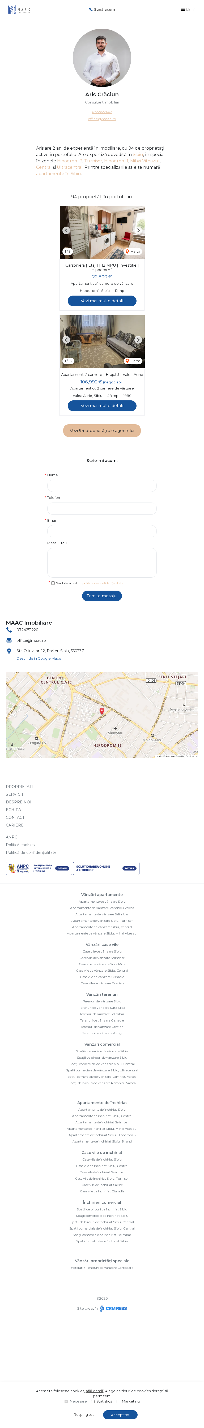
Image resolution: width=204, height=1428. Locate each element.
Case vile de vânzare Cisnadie (102, 977)
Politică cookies (20, 844)
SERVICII (14, 794)
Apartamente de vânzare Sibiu (102, 901)
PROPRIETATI (19, 786)
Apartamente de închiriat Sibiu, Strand (102, 1141)
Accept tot (120, 1415)
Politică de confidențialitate (31, 852)
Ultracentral (70, 167)
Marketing (131, 1401)
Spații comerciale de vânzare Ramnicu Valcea (102, 1077)
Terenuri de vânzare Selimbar (102, 1014)
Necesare (78, 1401)
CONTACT (15, 817)
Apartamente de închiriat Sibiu (102, 1109)
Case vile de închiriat (102, 1152)
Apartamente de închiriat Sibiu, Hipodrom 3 (102, 1135)
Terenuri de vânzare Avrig (102, 1033)
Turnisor (93, 160)
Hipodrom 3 (69, 160)
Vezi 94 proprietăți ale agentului (102, 430)
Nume (52, 475)
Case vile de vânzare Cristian (102, 983)
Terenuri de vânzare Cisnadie (102, 1020)
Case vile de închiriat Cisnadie (102, 1191)
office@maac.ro (102, 119)
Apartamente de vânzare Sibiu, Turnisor (102, 921)
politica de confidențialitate (102, 583)
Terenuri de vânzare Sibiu (102, 1001)
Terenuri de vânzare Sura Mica (102, 1008)
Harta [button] (135, 251)
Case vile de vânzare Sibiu (102, 951)
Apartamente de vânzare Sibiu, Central (102, 927)
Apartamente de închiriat (102, 1102)
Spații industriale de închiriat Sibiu (102, 1241)
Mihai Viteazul (145, 160)
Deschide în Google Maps (38, 658)
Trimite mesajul (102, 595)
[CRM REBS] (113, 1308)
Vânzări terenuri (102, 994)
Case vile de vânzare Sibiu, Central (102, 970)
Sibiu (138, 154)
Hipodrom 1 (116, 160)
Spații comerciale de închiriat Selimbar (102, 1235)
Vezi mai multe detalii (102, 300)
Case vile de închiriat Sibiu (102, 1159)
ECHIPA (13, 809)
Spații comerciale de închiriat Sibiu (102, 1216)
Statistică (104, 1401)
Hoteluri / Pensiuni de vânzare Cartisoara (102, 1268)
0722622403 (102, 112)
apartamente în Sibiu (58, 173)
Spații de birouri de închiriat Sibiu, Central (102, 1222)
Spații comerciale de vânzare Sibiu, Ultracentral (102, 1070)
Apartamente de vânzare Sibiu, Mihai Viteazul (102, 933)
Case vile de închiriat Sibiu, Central (102, 1166)
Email (52, 520)
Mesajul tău (57, 543)
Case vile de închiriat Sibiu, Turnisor (102, 1178)
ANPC (11, 837)
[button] (66, 230)
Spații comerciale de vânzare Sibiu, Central (102, 1064)
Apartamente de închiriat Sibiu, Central (102, 1116)
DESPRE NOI (18, 802)
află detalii (95, 1391)
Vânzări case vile (102, 944)
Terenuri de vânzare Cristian (102, 1027)
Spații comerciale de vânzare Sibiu (102, 1051)
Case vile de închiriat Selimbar (102, 1172)
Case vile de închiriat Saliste (102, 1185)
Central (44, 167)
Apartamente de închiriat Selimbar (102, 1122)
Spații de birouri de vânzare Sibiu (102, 1057)
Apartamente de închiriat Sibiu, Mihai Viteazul (102, 1129)
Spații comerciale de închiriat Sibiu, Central (102, 1228)
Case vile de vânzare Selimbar (102, 958)
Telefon (53, 497)
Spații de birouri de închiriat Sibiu (102, 1209)
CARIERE (15, 825)
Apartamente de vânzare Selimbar (102, 914)
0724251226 (27, 630)
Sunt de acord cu (89, 583)
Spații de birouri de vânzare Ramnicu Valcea (102, 1083)
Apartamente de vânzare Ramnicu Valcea (102, 908)
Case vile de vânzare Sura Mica (102, 964)
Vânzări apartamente (102, 894)
